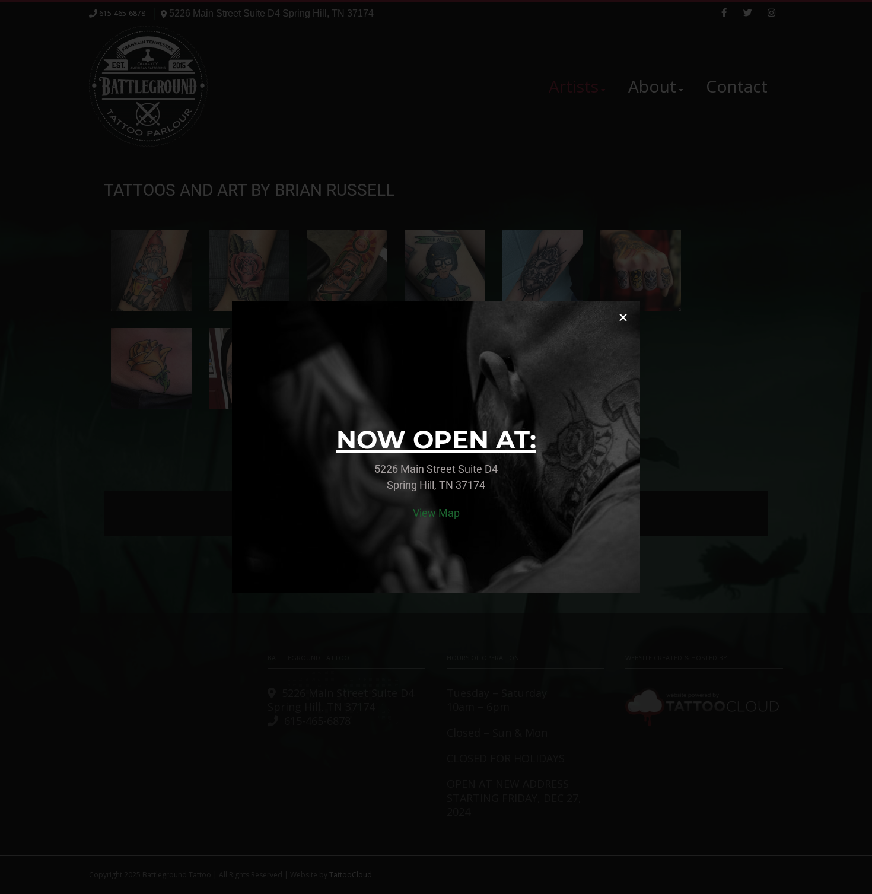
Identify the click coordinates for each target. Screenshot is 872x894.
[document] (436, 447)
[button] (623, 318)
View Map (436, 513)
